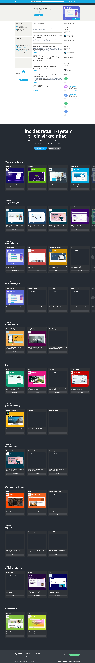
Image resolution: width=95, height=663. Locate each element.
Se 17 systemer (15, 270)
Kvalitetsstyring (75, 288)
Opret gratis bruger (74, 654)
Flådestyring (52, 288)
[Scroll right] (93, 178)
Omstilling (73, 207)
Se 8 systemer (79, 311)
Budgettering (74, 166)
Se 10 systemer (36, 473)
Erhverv (27, 655)
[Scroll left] (2, 178)
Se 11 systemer (15, 514)
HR (71, 248)
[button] (71, 82)
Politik (27, 657)
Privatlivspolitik (65, 661)
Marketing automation (55, 491)
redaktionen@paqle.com (41, 655)
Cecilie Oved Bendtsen (72, 86)
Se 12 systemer (15, 189)
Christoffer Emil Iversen (72, 94)
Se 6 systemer (79, 189)
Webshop (30, 369)
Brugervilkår (70, 661)
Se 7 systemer (36, 311)
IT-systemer (50, 4)
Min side (44, 4)
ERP (50, 573)
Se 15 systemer (36, 230)
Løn (50, 166)
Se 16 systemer (57, 230)
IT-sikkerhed (31, 451)
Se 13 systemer (57, 189)
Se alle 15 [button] (66, 118)
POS (29, 207)
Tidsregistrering (10, 248)
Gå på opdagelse (40, 148)
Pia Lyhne (70, 102)
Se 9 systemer (79, 270)
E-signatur (30, 410)
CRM (7, 491)
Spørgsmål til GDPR (76, 661)
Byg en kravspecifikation (54, 148)
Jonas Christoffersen (72, 111)
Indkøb (30, 573)
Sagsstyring (52, 329)
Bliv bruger (71, 1)
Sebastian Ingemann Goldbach (72, 78)
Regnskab (30, 166)
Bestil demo (23, 79)
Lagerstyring (52, 369)
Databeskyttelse (53, 410)
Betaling (8, 166)
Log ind (75, 1)
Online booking (75, 369)
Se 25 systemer (79, 230)
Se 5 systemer (36, 433)
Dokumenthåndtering (55, 207)
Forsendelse (52, 532)
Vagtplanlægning (32, 288)
